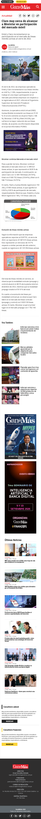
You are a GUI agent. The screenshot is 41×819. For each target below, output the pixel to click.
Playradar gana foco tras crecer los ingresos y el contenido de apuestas (29, 369)
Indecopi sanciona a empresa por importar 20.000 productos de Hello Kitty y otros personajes (28, 391)
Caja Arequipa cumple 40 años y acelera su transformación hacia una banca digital (18, 666)
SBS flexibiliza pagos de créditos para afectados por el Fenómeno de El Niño (20, 587)
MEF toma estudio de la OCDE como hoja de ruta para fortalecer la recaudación (20, 561)
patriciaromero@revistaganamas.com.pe (20, 782)
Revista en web (21, 2)
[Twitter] (20, 816)
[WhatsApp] (24, 816)
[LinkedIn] (16, 816)
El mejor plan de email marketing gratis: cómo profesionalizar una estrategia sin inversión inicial (19, 639)
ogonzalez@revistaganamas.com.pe (20, 775)
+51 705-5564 (21, 798)
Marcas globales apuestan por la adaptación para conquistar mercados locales (28, 351)
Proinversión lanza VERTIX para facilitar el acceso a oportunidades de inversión (18, 613)
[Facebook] (11, 816)
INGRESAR (9, 721)
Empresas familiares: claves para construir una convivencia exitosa (20, 692)
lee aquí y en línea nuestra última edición (20, 457)
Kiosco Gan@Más (7, 2)
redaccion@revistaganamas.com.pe (19, 49)
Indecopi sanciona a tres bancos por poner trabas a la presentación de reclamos (29, 330)
